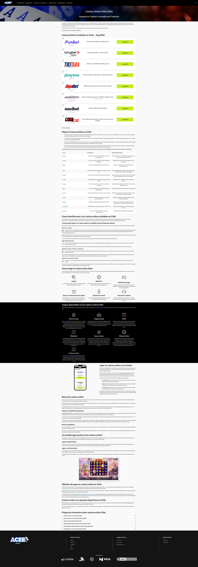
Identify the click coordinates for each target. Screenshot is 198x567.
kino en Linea (119, 540)
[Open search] (195, 2)
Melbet (64, 156)
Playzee (64, 202)
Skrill (97, 494)
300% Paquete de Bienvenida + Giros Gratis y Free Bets (98, 86)
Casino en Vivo (119, 542)
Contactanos (165, 540)
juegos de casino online (98, 307)
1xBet (64, 170)
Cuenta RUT (84, 494)
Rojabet (64, 197)
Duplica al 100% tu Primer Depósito (98, 108)
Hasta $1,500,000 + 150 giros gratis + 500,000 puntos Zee (98, 75)
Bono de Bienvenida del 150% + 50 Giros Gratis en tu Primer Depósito (97, 119)
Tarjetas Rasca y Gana (120, 544)
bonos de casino (66, 399)
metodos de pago (65, 488)
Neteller (89, 494)
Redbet (64, 193)
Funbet (64, 165)
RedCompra (72, 542)
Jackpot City (65, 206)
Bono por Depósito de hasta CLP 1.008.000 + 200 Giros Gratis (97, 97)
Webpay (80, 494)
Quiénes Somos (167, 537)
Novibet (64, 175)
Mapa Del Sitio (165, 542)
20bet (64, 188)
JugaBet (64, 179)
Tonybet (64, 160)
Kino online (65, 321)
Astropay (93, 494)
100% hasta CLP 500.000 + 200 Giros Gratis (98, 41)
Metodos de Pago (75, 537)
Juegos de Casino (121, 537)
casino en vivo (68, 355)
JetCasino (65, 211)
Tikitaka (64, 184)
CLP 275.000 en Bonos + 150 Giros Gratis (97, 52)
